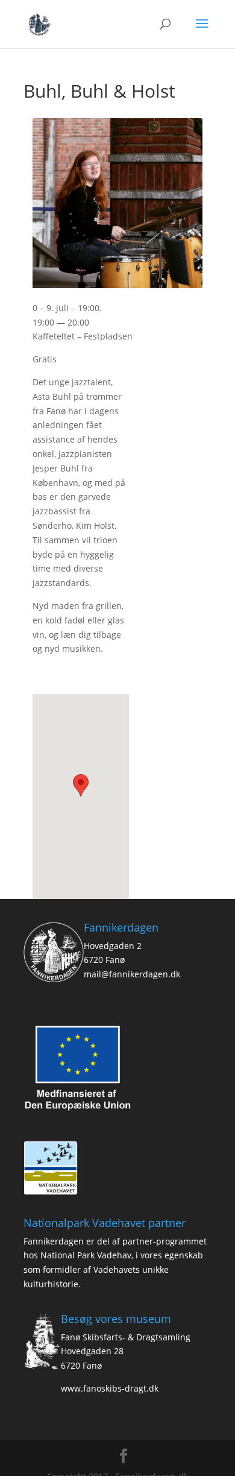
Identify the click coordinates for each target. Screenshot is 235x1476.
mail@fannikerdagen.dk (132, 974)
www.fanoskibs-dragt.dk (109, 1388)
